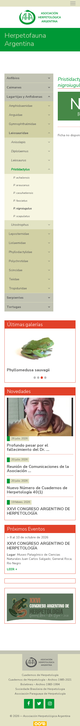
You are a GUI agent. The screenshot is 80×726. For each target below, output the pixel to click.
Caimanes (14, 87)
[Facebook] (28, 703)
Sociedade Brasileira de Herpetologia (40, 689)
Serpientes (15, 298)
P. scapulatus (21, 216)
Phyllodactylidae (20, 252)
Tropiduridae (18, 288)
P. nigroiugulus (22, 208)
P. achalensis (21, 177)
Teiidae (14, 279)
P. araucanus (21, 185)
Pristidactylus (20, 169)
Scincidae (15, 270)
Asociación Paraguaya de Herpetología (40, 693)
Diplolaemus (19, 151)
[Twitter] (39, 703)
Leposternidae (19, 234)
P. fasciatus (20, 200)
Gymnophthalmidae (22, 124)
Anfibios (13, 78)
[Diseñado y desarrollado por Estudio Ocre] (40, 723)
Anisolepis (18, 142)
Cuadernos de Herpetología (40, 675)
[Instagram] (49, 703)
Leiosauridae (18, 133)
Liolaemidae (17, 243)
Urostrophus (20, 225)
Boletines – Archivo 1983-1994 (40, 684)
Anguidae (15, 115)
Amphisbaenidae (20, 106)
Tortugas (14, 307)
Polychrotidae (18, 261)
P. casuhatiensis (23, 193)
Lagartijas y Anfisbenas (24, 97)
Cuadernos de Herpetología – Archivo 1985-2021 (40, 679)
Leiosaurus (18, 160)
